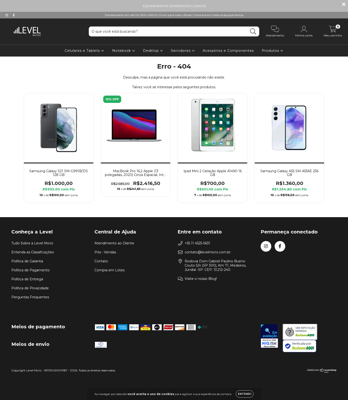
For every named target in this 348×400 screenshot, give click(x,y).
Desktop (151, 50)
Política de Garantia (27, 261)
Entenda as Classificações (32, 252)
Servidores (181, 50)
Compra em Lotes (109, 270)
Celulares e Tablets (83, 50)
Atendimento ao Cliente (114, 243)
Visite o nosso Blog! (201, 279)
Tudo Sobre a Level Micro (32, 243)
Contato (101, 261)
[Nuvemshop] (322, 372)
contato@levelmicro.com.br (208, 252)
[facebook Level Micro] (14, 15)
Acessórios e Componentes (228, 50)
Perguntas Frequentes (30, 297)
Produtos (271, 50)
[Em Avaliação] (269, 336)
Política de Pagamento (30, 270)
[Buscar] (253, 31)
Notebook (122, 50)
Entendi (244, 394)
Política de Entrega (27, 279)
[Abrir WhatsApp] (336, 388)
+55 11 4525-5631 (197, 243)
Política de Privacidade (30, 288)
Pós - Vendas (105, 252)
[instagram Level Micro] (7, 15)
